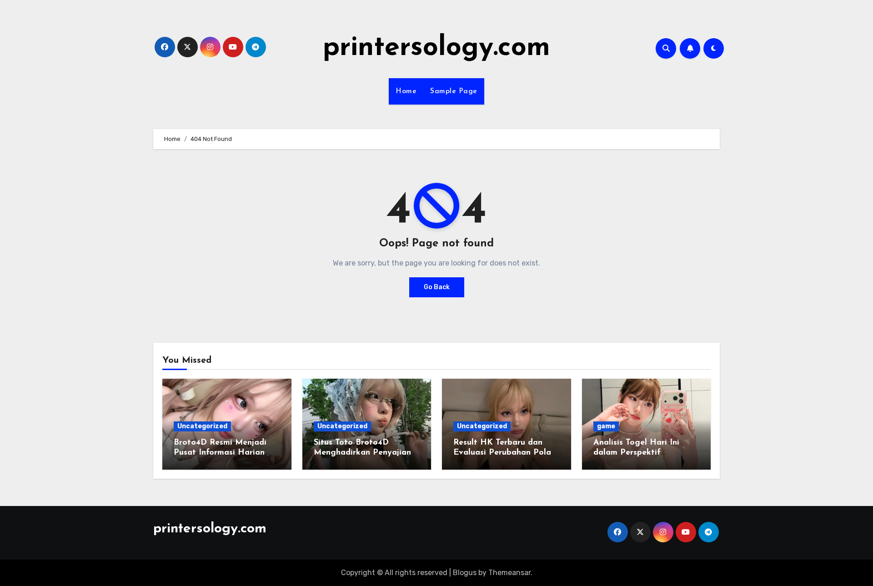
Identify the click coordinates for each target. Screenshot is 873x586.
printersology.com (436, 48)
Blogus (465, 572)
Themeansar (509, 572)
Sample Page (453, 91)
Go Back (437, 287)
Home (406, 91)
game (606, 426)
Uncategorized (202, 426)
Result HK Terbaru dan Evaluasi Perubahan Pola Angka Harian (502, 452)
